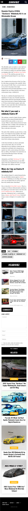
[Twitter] (15, 62)
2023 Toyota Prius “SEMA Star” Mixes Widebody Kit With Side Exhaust (14, 489)
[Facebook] (11, 62)
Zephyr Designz (7, 257)
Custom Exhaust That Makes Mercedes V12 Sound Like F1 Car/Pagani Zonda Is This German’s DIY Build (17, 291)
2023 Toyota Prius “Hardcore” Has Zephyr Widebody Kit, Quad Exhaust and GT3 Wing (14, 385)
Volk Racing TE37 (17, 159)
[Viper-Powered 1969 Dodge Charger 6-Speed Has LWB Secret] (5, 273)
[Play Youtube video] (14, 242)
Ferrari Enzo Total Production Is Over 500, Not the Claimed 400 (18, 301)
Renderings (11, 7)
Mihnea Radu (7, 58)
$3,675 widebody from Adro (8, 191)
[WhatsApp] (24, 62)
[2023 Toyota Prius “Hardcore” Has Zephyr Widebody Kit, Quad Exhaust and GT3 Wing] (14, 369)
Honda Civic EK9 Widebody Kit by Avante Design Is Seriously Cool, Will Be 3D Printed (14, 454)
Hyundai (15, 251)
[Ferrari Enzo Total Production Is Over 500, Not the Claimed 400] (5, 301)
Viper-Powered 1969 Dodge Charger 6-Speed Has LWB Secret (17, 272)
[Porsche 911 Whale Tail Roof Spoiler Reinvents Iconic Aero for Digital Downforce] (14, 403)
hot (9, 251)
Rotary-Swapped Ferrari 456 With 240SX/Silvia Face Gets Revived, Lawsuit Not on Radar (18, 281)
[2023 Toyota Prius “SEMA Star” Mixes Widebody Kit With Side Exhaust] (14, 472)
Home (4, 7)
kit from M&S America (15, 186)
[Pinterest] (20, 62)
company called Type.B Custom (12, 195)
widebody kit (21, 254)
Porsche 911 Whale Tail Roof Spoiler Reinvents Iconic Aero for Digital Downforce (14, 420)
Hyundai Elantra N (8, 254)
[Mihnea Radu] (2, 59)
